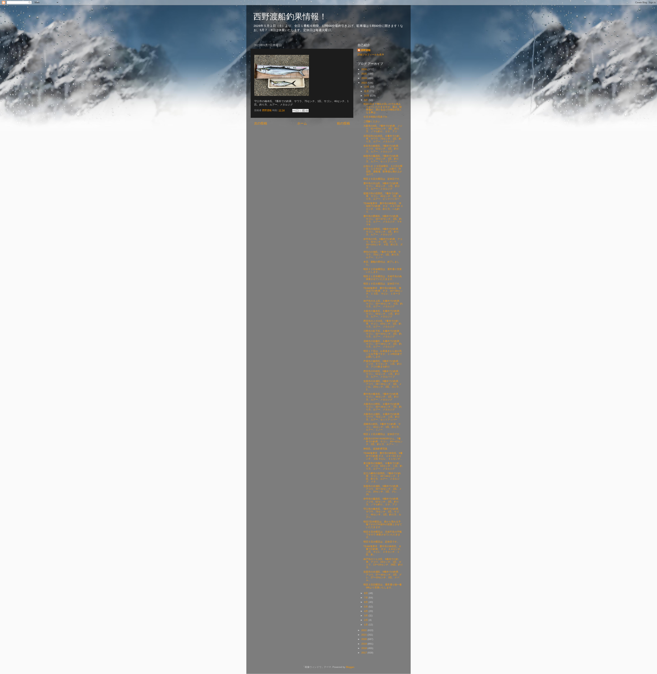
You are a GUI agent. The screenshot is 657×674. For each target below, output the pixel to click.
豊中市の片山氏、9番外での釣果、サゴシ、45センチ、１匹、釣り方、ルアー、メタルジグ (382, 186)
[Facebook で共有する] (303, 110)
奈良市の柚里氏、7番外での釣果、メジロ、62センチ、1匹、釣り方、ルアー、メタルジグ (382, 149)
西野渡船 (366, 50)
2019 (364, 644)
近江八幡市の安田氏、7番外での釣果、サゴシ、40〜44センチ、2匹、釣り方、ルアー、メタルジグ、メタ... (382, 477)
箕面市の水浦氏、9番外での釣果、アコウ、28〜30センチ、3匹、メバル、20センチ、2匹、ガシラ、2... (382, 385)
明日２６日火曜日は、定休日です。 (382, 179)
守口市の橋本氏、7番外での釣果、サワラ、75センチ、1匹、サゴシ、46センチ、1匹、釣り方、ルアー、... (382, 513)
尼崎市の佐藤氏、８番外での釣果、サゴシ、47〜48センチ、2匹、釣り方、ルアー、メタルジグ (382, 344)
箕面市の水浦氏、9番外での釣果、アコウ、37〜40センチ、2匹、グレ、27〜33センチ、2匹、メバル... (382, 576)
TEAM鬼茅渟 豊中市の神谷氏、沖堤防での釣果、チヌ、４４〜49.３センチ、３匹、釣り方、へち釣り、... (383, 207)
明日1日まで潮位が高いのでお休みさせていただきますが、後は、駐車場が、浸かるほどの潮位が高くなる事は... (382, 108)
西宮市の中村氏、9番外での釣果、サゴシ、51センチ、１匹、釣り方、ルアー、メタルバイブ (382, 374)
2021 (364, 634)
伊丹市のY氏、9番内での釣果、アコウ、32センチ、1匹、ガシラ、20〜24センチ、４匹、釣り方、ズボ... (383, 243)
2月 (366, 620)
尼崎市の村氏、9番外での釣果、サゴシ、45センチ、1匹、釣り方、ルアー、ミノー (382, 427)
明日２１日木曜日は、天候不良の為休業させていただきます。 (382, 277)
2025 (364, 73)
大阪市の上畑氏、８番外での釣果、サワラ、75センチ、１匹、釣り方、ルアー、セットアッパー (382, 417)
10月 (367, 95)
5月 (366, 606)
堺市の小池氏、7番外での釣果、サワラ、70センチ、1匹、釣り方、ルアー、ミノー (382, 255)
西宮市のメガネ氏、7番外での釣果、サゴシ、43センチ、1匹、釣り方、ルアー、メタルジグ (382, 324)
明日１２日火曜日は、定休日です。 (382, 434)
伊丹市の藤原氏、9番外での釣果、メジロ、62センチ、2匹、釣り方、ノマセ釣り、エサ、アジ (382, 502)
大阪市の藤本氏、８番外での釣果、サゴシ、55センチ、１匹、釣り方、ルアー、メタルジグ (382, 314)
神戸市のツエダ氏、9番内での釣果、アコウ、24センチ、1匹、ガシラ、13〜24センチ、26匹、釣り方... (383, 563)
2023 (364, 83)
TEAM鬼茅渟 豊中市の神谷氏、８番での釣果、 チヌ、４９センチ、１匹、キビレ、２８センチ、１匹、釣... (383, 550)
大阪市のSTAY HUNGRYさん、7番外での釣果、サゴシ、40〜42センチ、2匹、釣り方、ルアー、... (383, 441)
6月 (366, 602)
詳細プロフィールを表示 (371, 54)
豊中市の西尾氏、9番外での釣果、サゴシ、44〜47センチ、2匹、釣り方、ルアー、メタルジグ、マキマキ (382, 220)
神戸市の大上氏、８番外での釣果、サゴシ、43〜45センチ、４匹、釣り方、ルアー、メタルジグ (383, 304)
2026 (364, 69)
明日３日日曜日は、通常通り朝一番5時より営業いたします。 (382, 586)
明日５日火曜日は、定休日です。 (381, 541)
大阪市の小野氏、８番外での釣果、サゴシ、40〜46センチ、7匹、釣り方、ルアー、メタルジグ (382, 407)
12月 (367, 86)
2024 (364, 78)
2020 (364, 639)
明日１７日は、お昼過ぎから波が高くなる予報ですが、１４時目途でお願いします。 (382, 354)
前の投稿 (343, 123)
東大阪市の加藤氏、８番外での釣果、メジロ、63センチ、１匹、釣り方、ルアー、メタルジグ (382, 466)
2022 (364, 630)
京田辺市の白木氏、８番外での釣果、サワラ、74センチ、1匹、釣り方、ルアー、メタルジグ (382, 139)
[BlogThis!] (297, 110)
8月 (366, 593)
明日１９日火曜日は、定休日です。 (382, 283)
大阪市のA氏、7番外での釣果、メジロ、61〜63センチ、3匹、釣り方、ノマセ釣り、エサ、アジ (382, 129)
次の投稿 (260, 123)
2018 (364, 648)
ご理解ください (371, 121)
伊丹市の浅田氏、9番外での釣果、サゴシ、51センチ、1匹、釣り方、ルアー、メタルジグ (382, 232)
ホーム (302, 123)
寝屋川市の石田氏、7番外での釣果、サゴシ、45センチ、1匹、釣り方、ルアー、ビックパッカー (382, 196)
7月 (366, 597)
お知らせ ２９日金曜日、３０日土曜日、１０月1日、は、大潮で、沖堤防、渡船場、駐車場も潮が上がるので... (382, 170)
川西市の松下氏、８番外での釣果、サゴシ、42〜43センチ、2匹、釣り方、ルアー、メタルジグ (382, 334)
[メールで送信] (294, 110)
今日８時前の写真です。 (376, 117)
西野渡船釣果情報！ (290, 16)
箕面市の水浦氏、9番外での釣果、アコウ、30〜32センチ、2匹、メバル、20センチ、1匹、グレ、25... (382, 490)
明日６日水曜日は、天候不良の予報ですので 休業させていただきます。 (382, 535)
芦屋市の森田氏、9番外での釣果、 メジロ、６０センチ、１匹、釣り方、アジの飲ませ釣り (382, 364)
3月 (366, 615)
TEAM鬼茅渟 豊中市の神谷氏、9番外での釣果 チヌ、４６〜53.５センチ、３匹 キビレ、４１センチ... (383, 456)
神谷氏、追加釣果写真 (375, 448)
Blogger (350, 667)
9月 (366, 100)
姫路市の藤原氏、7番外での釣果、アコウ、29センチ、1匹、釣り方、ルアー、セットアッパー (382, 159)
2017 (364, 652)
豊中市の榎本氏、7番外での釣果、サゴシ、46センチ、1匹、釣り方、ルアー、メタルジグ (382, 397)
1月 (366, 624)
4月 (366, 611)
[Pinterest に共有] (307, 110)
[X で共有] (300, 110)
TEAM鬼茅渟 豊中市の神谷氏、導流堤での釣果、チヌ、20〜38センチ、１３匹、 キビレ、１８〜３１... (383, 292)
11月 (367, 91)
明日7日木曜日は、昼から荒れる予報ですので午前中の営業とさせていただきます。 (382, 524)
